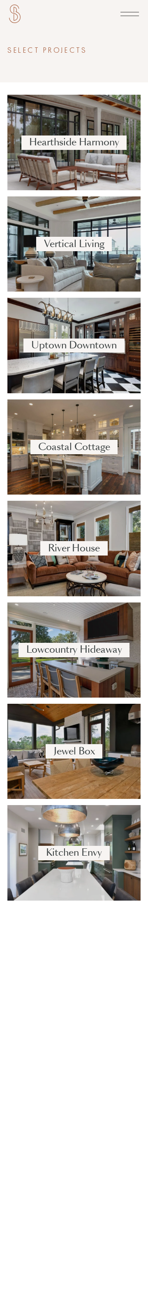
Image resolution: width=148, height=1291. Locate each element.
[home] (15, 14)
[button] (129, 14)
